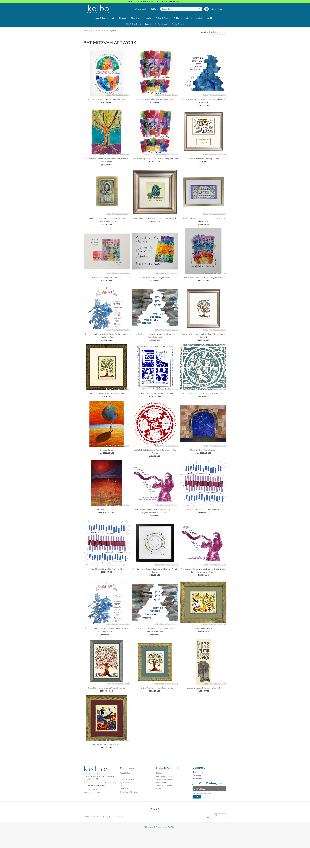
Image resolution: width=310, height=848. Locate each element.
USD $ (155, 808)
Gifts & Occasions (133, 24)
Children (178, 18)
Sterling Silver (178, 24)
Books (148, 24)
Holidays (123, 18)
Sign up (213, 9)
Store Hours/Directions (129, 792)
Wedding (211, 18)
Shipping (159, 773)
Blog (121, 776)
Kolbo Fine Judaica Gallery (98, 817)
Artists (189, 18)
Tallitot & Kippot (163, 18)
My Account (124, 782)
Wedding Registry (141, 9)
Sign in (220, 9)
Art (114, 18)
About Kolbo (125, 773)
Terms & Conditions (164, 785)
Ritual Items (136, 18)
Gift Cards (154, 9)
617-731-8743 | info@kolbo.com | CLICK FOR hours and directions (155, 1)
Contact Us (124, 789)
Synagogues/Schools (164, 779)
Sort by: (204, 32)
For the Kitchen (161, 24)
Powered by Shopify (116, 817)
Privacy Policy (161, 782)
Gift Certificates (92, 789)
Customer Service (127, 779)
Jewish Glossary (92, 792)
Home (86, 31)
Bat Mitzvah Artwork (98, 31)
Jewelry (149, 18)
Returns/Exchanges (164, 776)
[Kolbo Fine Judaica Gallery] (98, 9)
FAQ (121, 785)
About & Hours (101, 18)
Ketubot (200, 18)
